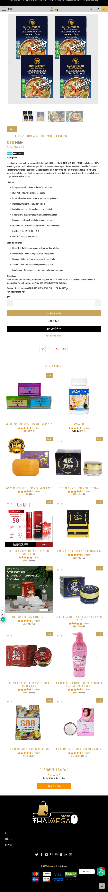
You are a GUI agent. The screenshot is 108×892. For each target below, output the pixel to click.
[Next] (95, 62)
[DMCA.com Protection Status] (15, 154)
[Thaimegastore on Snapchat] (61, 854)
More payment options (54, 335)
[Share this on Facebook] (50, 349)
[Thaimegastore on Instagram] (56, 854)
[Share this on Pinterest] (57, 349)
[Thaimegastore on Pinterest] (51, 854)
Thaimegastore (50, 866)
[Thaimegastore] (54, 9)
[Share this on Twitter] (43, 349)
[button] (25, 428)
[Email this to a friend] (65, 349)
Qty (8, 297)
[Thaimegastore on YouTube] (46, 854)
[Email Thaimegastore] (71, 854)
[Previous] (10, 62)
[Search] (91, 9)
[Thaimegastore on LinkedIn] (66, 854)
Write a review (54, 786)
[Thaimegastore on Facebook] (42, 854)
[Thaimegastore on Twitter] (37, 854)
